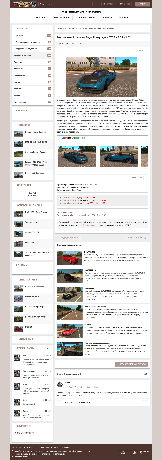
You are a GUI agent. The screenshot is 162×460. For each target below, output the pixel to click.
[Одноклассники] (66, 138)
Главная (40, 17)
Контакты (107, 17)
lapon (67, 383)
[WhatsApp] (76, 138)
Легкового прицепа (91, 225)
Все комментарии (86, 17)
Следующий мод (137, 238)
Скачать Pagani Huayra (70, 198)
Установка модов (61, 17)
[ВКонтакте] (63, 138)
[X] (69, 138)
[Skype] (79, 138)
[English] (125, 4)
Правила (123, 17)
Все (48, 348)
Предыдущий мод (69, 238)
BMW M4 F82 (114, 114)
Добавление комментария (132, 364)
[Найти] (95, 4)
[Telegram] (83, 138)
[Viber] (73, 138)
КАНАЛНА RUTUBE (33, 194)
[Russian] (109, 4)
